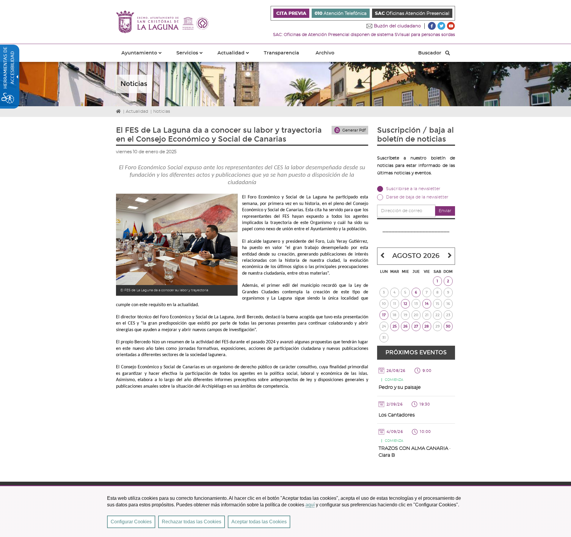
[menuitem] (291, 13)
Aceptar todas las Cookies (259, 521)
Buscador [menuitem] (429, 54)
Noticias (161, 111)
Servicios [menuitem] (193, 56)
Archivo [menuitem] (325, 53)
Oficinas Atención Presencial (412, 13)
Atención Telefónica (341, 13)
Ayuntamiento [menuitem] (145, 56)
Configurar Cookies (131, 521)
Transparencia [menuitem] (281, 53)
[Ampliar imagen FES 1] (177, 239)
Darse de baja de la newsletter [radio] (417, 197)
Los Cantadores (397, 415)
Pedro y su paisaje (400, 387)
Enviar (445, 211)
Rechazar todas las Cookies (191, 521)
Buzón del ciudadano (397, 26)
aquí (310, 504)
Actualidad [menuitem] (236, 56)
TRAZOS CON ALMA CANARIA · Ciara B (415, 452)
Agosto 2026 (416, 256)
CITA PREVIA (291, 13)
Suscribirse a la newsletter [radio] (413, 189)
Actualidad (137, 111)
